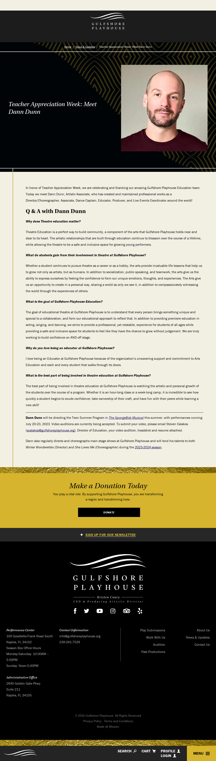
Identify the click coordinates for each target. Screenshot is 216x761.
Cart (146, 751)
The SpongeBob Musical (126, 417)
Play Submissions (152, 630)
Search (125, 751)
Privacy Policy (92, 721)
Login (166, 755)
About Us (203, 630)
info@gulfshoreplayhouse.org (79, 636)
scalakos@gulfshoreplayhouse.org (50, 430)
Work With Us (155, 637)
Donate (109, 512)
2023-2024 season (148, 447)
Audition (159, 644)
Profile (168, 751)
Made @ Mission (108, 726)
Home (67, 47)
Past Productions (153, 652)
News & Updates (85, 47)
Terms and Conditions (118, 721)
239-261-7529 (69, 642)
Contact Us (202, 644)
